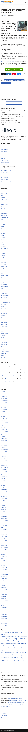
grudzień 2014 (4, 516)
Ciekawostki (3, 219)
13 (2, 375)
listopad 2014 (4, 518)
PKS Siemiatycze (4, 286)
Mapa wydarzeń (4, 149)
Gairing (2, 244)
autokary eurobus (15, 634)
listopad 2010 (4, 618)
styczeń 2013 (4, 567)
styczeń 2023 (4, 418)
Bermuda (3, 211)
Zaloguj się (3, 713)
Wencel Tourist (4, 353)
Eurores (2, 235)
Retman (2, 306)
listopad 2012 (4, 572)
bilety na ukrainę (13, 643)
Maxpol (2, 271)
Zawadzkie (3, 357)
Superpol (3, 335)
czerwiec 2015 (4, 503)
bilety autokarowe (16, 636)
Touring (2, 340)
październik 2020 (4, 431)
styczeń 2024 (4, 405)
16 (13, 375)
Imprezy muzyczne (5, 153)
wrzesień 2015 (4, 496)
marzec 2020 (4, 440)
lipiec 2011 (3, 605)
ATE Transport (4, 202)
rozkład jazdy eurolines (21, 655)
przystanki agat (14, 647)
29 (9, 381)
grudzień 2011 (4, 596)
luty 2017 (3, 458)
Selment (2, 320)
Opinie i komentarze (5, 279)
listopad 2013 (4, 545)
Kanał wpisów (4, 715)
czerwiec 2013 (4, 556)
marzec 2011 (4, 609)
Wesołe (2, 355)
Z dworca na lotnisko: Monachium (12, 696)
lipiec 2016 (3, 474)
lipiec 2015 (3, 500)
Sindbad (16, 661)
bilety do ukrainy (4, 641)
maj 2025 (3, 391)
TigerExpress (4, 337)
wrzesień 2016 (4, 469)
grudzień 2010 (4, 616)
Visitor (2, 346)
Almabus (3, 197)
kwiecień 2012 (4, 587)
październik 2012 (4, 574)
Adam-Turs (3, 190)
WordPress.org (4, 720)
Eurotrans (3, 237)
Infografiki (3, 253)
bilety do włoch (11, 641)
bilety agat (10, 636)
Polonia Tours (4, 293)
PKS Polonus (4, 284)
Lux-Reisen (3, 264)
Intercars (3, 255)
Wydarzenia (3, 147)
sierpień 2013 (4, 551)
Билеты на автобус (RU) (6, 184)
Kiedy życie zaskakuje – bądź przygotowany (10, 114)
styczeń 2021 (4, 429)
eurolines (7, 646)
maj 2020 (3, 436)
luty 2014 (3, 538)
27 (2, 381)
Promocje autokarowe (5, 302)
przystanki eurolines (5, 650)
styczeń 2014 (4, 540)
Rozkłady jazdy (4, 311)
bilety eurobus (20, 641)
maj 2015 (3, 505)
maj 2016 (3, 478)
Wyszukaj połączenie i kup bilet (14, 102)
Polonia (2, 291)
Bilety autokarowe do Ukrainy (7, 61)
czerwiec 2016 (4, 476)
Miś (2, 273)
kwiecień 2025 (4, 394)
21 (5, 378)
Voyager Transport (5, 348)
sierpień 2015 (4, 498)
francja (11, 646)
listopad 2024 (4, 398)
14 (5, 375)
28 (5, 381)
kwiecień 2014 (4, 534)
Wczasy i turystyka (5, 351)
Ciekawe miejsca (4, 217)
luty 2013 (3, 565)
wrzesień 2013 (4, 549)
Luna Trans (3, 262)
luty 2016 (3, 485)
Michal (5, 15)
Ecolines (3, 224)
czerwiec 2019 (4, 445)
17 (17, 375)
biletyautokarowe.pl (24, 636)
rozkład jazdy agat (20, 652)
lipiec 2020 (3, 434)
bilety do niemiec (19, 639)
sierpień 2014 (4, 525)
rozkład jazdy (10, 652)
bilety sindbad (21, 643)
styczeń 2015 (4, 514)
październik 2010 (4, 620)
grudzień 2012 (4, 569)
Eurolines (3, 233)
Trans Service (4, 342)
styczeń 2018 (4, 451)
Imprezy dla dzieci (5, 160)
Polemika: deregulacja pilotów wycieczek (17, 700)
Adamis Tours (4, 193)
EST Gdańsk (4, 231)
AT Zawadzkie (4, 199)
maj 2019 (3, 447)
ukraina (9, 663)
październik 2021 (4, 422)
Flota (2, 242)
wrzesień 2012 (4, 576)
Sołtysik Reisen (4, 333)
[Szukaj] (25, 668)
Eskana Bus (3, 228)
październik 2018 (4, 449)
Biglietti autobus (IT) (5, 179)
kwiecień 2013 (4, 560)
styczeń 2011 (4, 614)
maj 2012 (3, 585)
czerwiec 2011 (4, 607)
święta (16, 663)
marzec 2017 (4, 456)
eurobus (3, 646)
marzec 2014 (4, 536)
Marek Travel (4, 266)
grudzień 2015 (4, 489)
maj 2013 (3, 558)
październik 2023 (4, 407)
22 (9, 378)
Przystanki (3, 304)
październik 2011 (4, 600)
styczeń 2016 (4, 487)
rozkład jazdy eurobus (8, 655)
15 (9, 375)
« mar (2, 384)
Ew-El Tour (3, 239)
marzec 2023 (4, 414)
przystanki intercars (13, 650)
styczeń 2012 (4, 594)
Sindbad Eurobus (4, 326)
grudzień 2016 (4, 462)
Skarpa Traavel (4, 328)
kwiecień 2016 (4, 480)
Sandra (2, 317)
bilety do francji (9, 638)
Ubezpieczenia (4, 344)
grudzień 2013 (4, 543)
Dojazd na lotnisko (5, 222)
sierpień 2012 (4, 578)
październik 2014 (4, 520)
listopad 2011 (4, 598)
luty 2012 (3, 592)
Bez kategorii (4, 213)
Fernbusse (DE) (4, 175)
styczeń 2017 (4, 460)
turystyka (6, 663)
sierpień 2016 (4, 471)
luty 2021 (3, 427)
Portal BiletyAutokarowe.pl (6, 297)
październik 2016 (4, 467)
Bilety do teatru (4, 151)
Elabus (2, 226)
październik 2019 (4, 442)
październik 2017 (4, 454)
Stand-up (3, 158)
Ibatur (2, 251)
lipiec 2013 (3, 554)
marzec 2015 (4, 509)
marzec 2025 (4, 396)
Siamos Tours (4, 324)
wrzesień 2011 (4, 603)
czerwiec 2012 (4, 583)
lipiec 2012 (3, 580)
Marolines (3, 268)
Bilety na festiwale (5, 164)
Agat (2, 195)
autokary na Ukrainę (19, 80)
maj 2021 (3, 425)
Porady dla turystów (5, 295)
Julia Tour (3, 257)
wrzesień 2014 (4, 523)
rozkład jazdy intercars (6, 657)
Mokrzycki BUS (4, 275)
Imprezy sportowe (5, 162)
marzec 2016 (4, 483)
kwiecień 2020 (4, 438)
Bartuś (2, 206)
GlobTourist (3, 246)
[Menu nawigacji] (25, 2)
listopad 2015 (4, 491)
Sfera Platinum (4, 322)
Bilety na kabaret (4, 156)
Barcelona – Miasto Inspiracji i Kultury (9, 120)
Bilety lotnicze (4, 215)
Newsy (2, 277)
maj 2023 (3, 411)
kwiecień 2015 (4, 507)
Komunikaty (3, 259)
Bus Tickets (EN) (4, 172)
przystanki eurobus (21, 647)
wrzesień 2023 (4, 409)
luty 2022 (3, 420)
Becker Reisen (4, 208)
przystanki (8, 647)
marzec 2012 (4, 589)
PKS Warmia (3, 288)
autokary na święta (22, 634)
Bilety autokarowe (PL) (6, 170)
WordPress (11, 730)
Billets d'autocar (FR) (5, 177)
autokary (2, 632)
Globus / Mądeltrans (5, 248)
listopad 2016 (4, 465)
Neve (2, 730)
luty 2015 (3, 511)
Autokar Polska (4, 204)
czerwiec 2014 (4, 529)
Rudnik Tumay (4, 313)
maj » (5, 384)
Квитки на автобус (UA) (6, 181)
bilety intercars (7, 643)
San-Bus (3, 315)
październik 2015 (4, 494)
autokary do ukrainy (8, 80)
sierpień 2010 (4, 625)
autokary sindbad (4, 636)
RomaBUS (3, 308)
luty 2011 (3, 612)
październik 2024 (4, 400)
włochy (13, 663)
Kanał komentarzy (5, 717)
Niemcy (15, 646)
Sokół (2, 331)
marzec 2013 (4, 563)
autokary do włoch (8, 634)
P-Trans (2, 282)
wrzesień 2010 (4, 623)
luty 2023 (3, 416)
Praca (2, 300)
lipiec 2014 (3, 527)
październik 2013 (4, 547)
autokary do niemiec (10, 632)
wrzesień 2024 (4, 402)
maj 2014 (3, 531)
